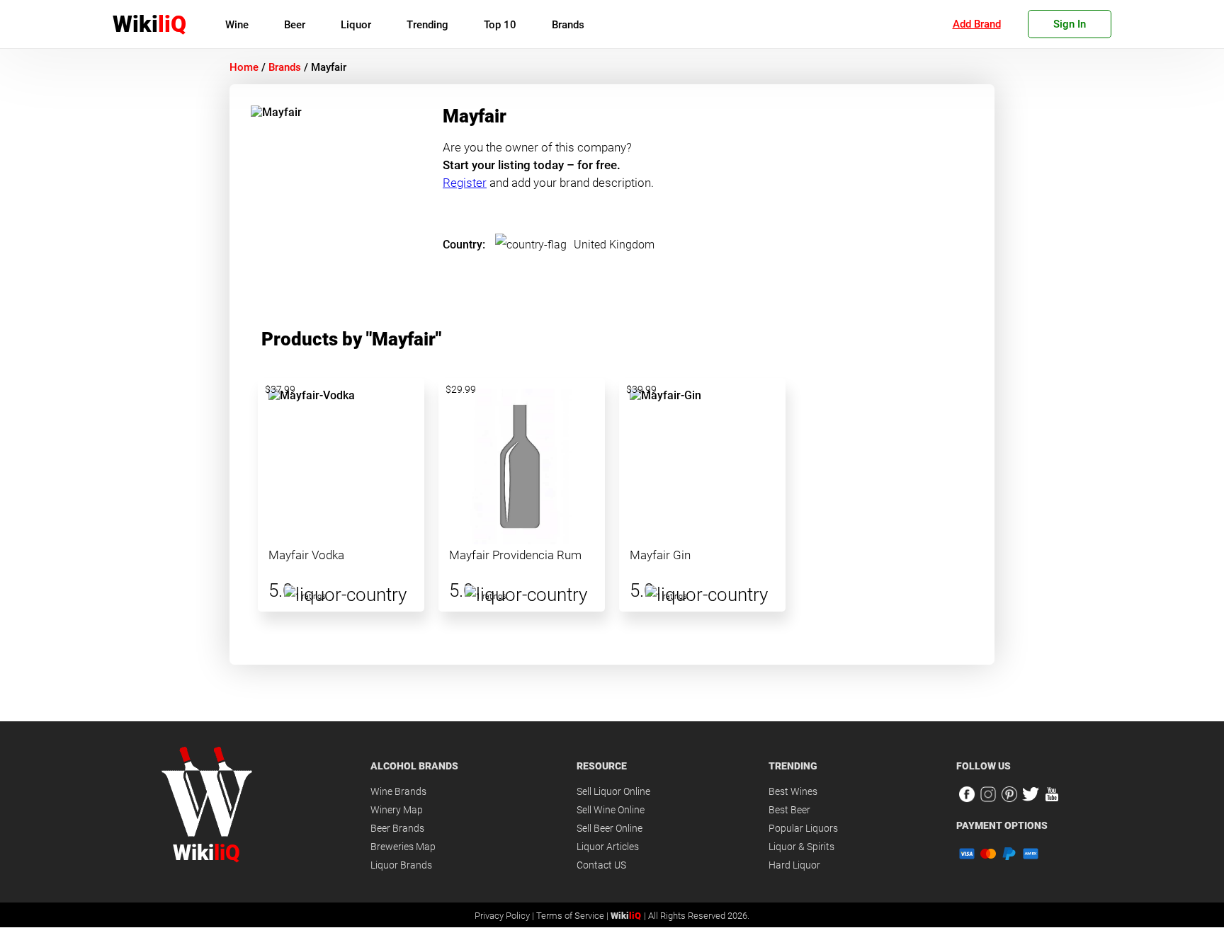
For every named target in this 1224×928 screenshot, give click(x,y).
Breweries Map (403, 846)
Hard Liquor (794, 865)
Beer (294, 24)
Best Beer (789, 809)
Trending (427, 24)
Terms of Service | (573, 915)
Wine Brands (398, 791)
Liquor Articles (608, 846)
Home (244, 67)
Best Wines (793, 791)
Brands (568, 24)
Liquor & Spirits (801, 846)
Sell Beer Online (609, 828)
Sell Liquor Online (613, 791)
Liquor (356, 24)
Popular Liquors (803, 828)
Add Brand (977, 24)
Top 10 (500, 24)
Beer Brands (397, 828)
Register (465, 183)
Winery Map (396, 809)
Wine (237, 24)
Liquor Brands (401, 865)
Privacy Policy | (505, 915)
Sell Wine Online (611, 809)
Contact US (601, 865)
